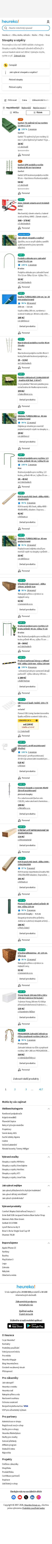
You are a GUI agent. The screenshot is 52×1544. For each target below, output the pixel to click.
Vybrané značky (10, 1157)
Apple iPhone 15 (9, 1247)
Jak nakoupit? (8, 1382)
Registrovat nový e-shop (12, 1425)
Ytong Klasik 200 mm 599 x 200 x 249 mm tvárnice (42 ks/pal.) (32, 996)
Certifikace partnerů (11, 1476)
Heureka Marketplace (11, 1433)
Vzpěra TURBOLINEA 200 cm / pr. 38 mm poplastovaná (34, 298)
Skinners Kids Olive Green (13, 1219)
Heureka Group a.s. (32, 1505)
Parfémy (5, 1251)
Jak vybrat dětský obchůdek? (14, 1194)
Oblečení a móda (9, 1275)
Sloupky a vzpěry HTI (11, 1173)
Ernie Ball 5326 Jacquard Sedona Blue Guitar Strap (23, 1215)
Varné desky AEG (9, 1133)
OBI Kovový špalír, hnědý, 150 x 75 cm (33, 704)
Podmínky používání (10, 1347)
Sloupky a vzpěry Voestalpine (14, 1165)
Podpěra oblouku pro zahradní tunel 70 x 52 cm (32, 260)
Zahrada (5, 1267)
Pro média (6, 1355)
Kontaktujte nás (26, 1304)
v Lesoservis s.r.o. (25, 604)
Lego (4, 1263)
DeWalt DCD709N (9, 1223)
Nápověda (6, 1452)
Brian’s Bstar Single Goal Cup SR (16, 1230)
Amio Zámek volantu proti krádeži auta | (33, 204)
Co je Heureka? (8, 1340)
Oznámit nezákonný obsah (13, 1367)
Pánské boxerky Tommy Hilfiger (15, 1148)
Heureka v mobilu (9, 1386)
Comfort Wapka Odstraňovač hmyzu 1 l (18, 1211)
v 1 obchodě (23, 146)
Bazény (5, 1255)
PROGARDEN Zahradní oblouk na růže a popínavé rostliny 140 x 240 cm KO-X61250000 (33, 1036)
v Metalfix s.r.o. (24, 808)
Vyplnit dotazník (26, 1314)
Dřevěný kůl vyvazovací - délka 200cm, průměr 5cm (32, 585)
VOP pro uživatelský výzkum (14, 1410)
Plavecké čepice (9, 1121)
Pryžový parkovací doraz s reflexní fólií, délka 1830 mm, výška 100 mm (34, 662)
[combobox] (26, 28)
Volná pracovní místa (11, 1351)
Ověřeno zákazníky (10, 1464)
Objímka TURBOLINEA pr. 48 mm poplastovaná (32, 417)
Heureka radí (7, 1390)
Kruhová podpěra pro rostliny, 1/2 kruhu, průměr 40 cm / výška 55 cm (33, 460)
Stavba (34, 35)
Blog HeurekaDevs (10, 1363)
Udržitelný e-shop (10, 1483)
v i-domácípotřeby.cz (26, 1057)
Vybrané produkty (11, 1206)
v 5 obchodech (24, 223)
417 (41, 1089)
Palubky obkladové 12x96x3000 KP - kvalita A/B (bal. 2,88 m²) (33, 379)
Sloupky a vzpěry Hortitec (13, 1169)
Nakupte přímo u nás (11, 1394)
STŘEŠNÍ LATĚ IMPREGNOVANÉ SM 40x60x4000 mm (33, 832)
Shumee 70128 (8, 1234)
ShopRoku (6, 1468)
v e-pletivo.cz (23, 320)
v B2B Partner (24, 680)
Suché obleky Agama (11, 1137)
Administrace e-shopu (11, 1421)
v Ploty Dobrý (23, 927)
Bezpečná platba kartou (12, 1406)
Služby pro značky (9, 1437)
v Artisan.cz (23, 516)
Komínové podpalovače (12, 1113)
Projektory (6, 1129)
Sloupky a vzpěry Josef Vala (14, 1177)
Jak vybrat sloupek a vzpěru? (31, 237)
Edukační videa (8, 1448)
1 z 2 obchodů (24, 731)
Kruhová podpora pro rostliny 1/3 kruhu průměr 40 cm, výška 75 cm (33, 627)
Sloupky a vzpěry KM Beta (13, 1161)
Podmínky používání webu (33, 1508)
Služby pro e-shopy (10, 1429)
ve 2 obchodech (24, 282)
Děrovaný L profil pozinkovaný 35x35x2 (31, 747)
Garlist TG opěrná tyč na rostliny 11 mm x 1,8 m (33, 124)
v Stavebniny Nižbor (26, 1011)
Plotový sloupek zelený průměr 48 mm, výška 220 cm (33, 905)
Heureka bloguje (9, 1359)
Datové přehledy (9, 1441)
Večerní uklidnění (9, 1144)
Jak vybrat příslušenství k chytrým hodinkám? (21, 1190)
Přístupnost (7, 1371)
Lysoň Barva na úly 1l (11, 1227)
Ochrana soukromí (10, 1402)
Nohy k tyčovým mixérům (13, 1125)
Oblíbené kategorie (12, 1108)
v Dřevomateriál (24, 839)
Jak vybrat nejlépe (12, 1185)
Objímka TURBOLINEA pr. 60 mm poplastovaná (32, 540)
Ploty (41, 35)
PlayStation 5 (7, 1259)
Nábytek (5, 1271)
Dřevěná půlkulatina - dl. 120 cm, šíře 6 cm (26, 967)
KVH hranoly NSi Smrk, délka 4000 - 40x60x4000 (34, 498)
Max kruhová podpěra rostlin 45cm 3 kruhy (33, 344)
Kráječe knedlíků (9, 1117)
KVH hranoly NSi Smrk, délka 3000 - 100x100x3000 (34, 863)
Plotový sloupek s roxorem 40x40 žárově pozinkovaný (33, 789)
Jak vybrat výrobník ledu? (13, 1198)
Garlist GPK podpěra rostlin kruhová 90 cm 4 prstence (30, 166)
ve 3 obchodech (24, 363)
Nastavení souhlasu (10, 1398)
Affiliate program (9, 1445)
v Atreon (21, 765)
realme (5, 1141)
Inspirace (6, 1479)
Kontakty (6, 1344)
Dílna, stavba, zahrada (21, 35)
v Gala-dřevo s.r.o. (25, 394)
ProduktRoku (8, 1472)
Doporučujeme (10, 1243)
